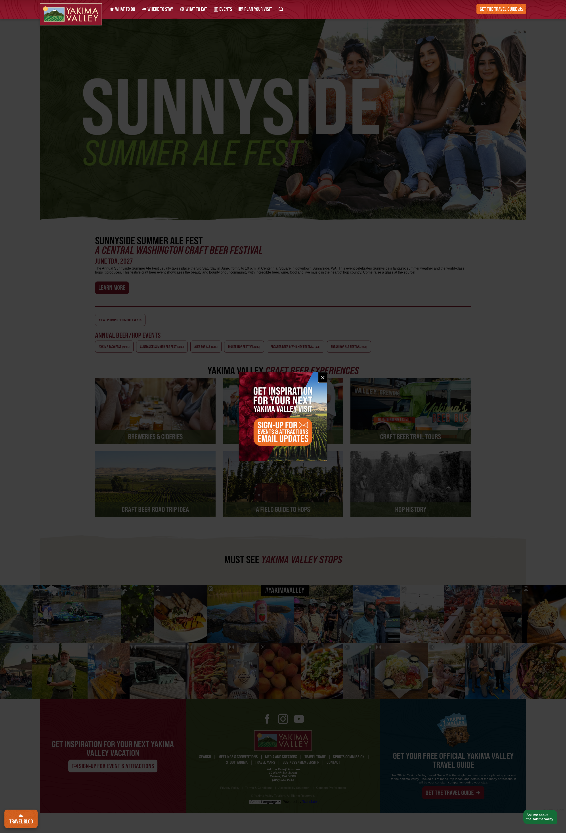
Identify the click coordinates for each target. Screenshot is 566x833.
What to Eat (196, 9)
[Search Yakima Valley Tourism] (281, 9)
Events (225, 9)
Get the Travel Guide (499, 9)
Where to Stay (160, 9)
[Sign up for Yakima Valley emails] (283, 416)
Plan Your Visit (257, 9)
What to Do (124, 9)
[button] (540, 817)
